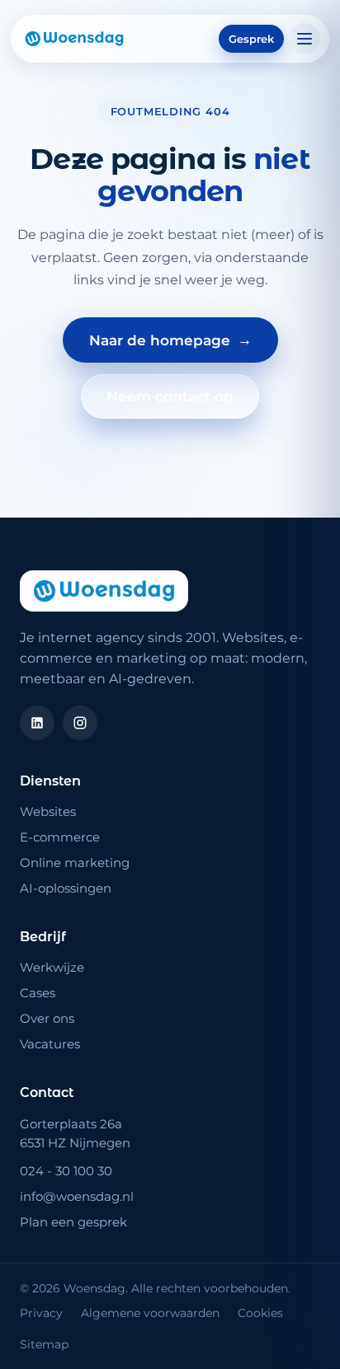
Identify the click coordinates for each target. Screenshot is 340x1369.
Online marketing (75, 862)
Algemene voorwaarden (150, 1313)
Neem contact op (170, 396)
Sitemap (44, 1344)
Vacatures (50, 1044)
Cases (37, 993)
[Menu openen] (304, 38)
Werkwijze (52, 967)
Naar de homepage (170, 340)
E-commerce (60, 837)
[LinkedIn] (37, 723)
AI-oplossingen (65, 888)
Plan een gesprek (73, 1222)
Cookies (260, 1313)
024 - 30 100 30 (66, 1171)
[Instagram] (80, 723)
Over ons (47, 1018)
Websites (48, 811)
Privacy (41, 1313)
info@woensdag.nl (77, 1196)
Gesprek (251, 38)
